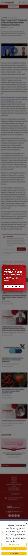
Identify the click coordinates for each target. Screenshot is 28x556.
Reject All (14, 549)
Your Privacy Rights (14, 544)
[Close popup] (24, 267)
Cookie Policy (13, 541)
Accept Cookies (14, 553)
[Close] (26, 523)
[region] (14, 538)
